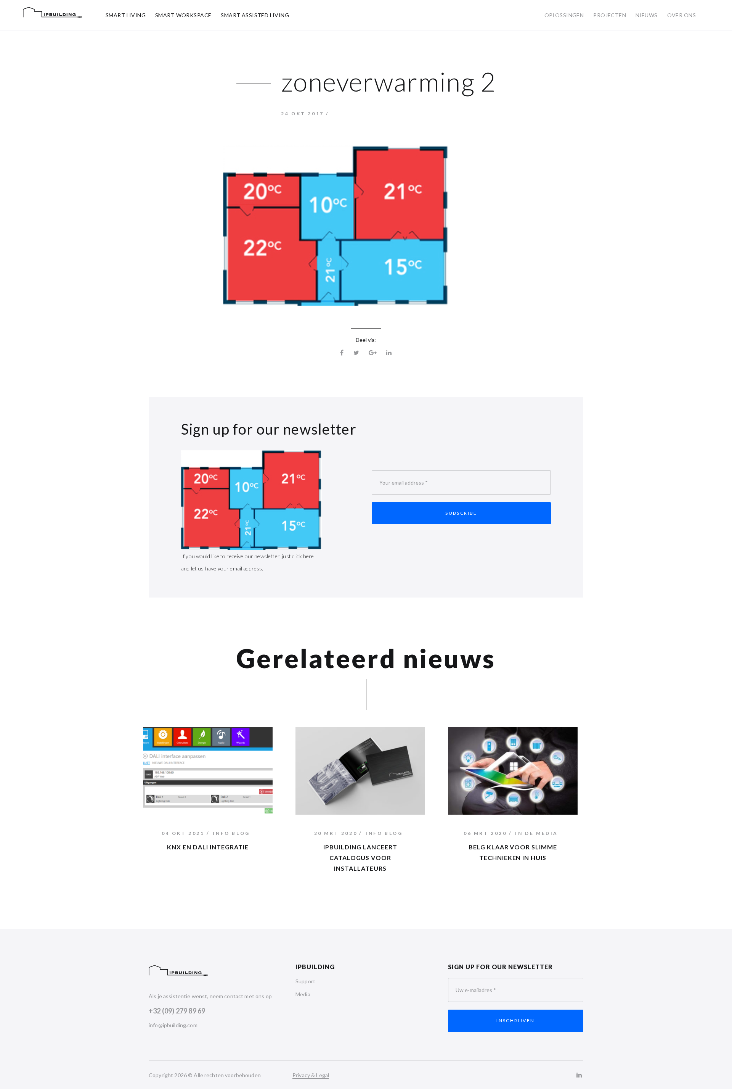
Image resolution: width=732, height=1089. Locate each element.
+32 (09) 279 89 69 (177, 1011)
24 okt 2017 (302, 113)
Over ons (681, 15)
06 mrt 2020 (485, 833)
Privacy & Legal (310, 1075)
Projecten (609, 15)
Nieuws (647, 15)
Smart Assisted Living (255, 15)
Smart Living (126, 15)
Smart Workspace (183, 15)
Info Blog (231, 833)
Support (305, 981)
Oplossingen (564, 15)
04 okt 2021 (183, 833)
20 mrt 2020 (336, 833)
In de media (536, 833)
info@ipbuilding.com (173, 1025)
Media (302, 994)
